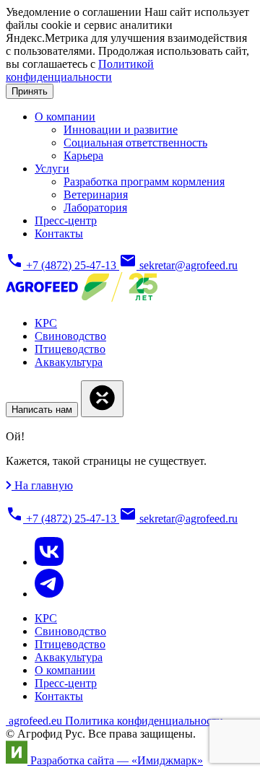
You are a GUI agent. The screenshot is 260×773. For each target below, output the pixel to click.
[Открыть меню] (102, 398)
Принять (30, 91)
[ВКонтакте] (49, 562)
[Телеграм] (49, 594)
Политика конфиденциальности (144, 721)
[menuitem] (65, 116)
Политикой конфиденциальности (80, 70)
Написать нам (42, 409)
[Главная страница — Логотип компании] (81, 298)
